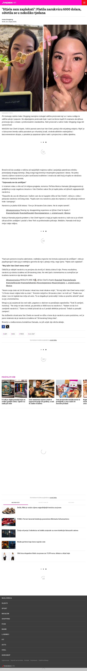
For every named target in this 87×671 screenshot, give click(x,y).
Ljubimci (5, 634)
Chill (4, 650)
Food (4, 624)
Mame (4, 629)
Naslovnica (7, 598)
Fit (3, 639)
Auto (4, 645)
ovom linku (53, 340)
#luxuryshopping (58, 283)
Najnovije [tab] (16, 502)
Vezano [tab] (71, 502)
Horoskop (6, 655)
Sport (4, 608)
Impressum (33, 660)
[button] (84, 2)
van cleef (31, 334)
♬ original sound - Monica (59, 213)
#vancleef (58, 280)
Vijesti (5, 603)
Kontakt (26, 660)
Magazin (5, 613)
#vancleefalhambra (28, 283)
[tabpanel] (43, 534)
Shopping (6, 619)
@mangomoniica (13, 210)
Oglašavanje (5, 660)
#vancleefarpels (12, 213)
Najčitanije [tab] (43, 502)
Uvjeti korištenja (43, 660)
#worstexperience (41, 213)
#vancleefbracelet (27, 213)
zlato (13, 334)
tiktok (21, 334)
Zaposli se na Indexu (17, 660)
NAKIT (5, 334)
